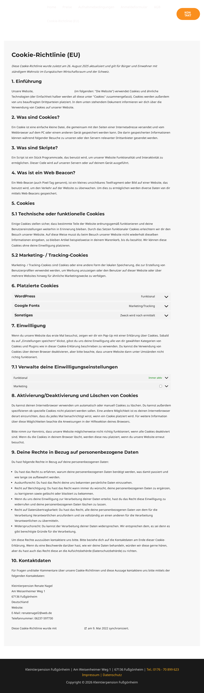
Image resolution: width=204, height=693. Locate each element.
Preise (67, 7)
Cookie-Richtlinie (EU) (63, 21)
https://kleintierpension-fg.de (54, 91)
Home (51, 7)
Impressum (90, 675)
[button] (188, 14)
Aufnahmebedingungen (96, 7)
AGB (157, 7)
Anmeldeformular (134, 7)
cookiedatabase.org (70, 628)
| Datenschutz (110, 675)
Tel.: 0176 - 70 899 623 (163, 669)
